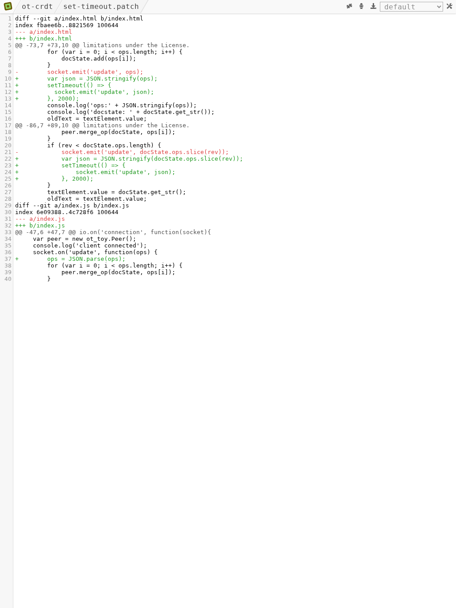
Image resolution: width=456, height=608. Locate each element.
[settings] (449, 6)
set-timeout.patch (101, 6)
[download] (373, 6)
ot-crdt (37, 6)
